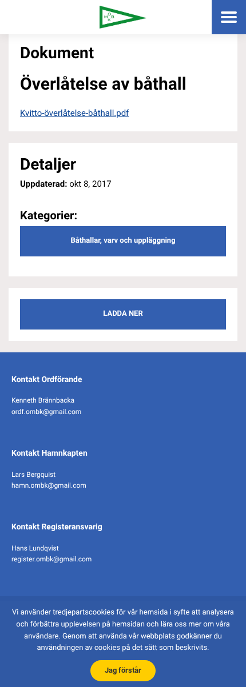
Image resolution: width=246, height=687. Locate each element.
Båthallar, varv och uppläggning (122, 240)
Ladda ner (122, 314)
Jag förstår (123, 670)
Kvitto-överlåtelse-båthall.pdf (74, 113)
